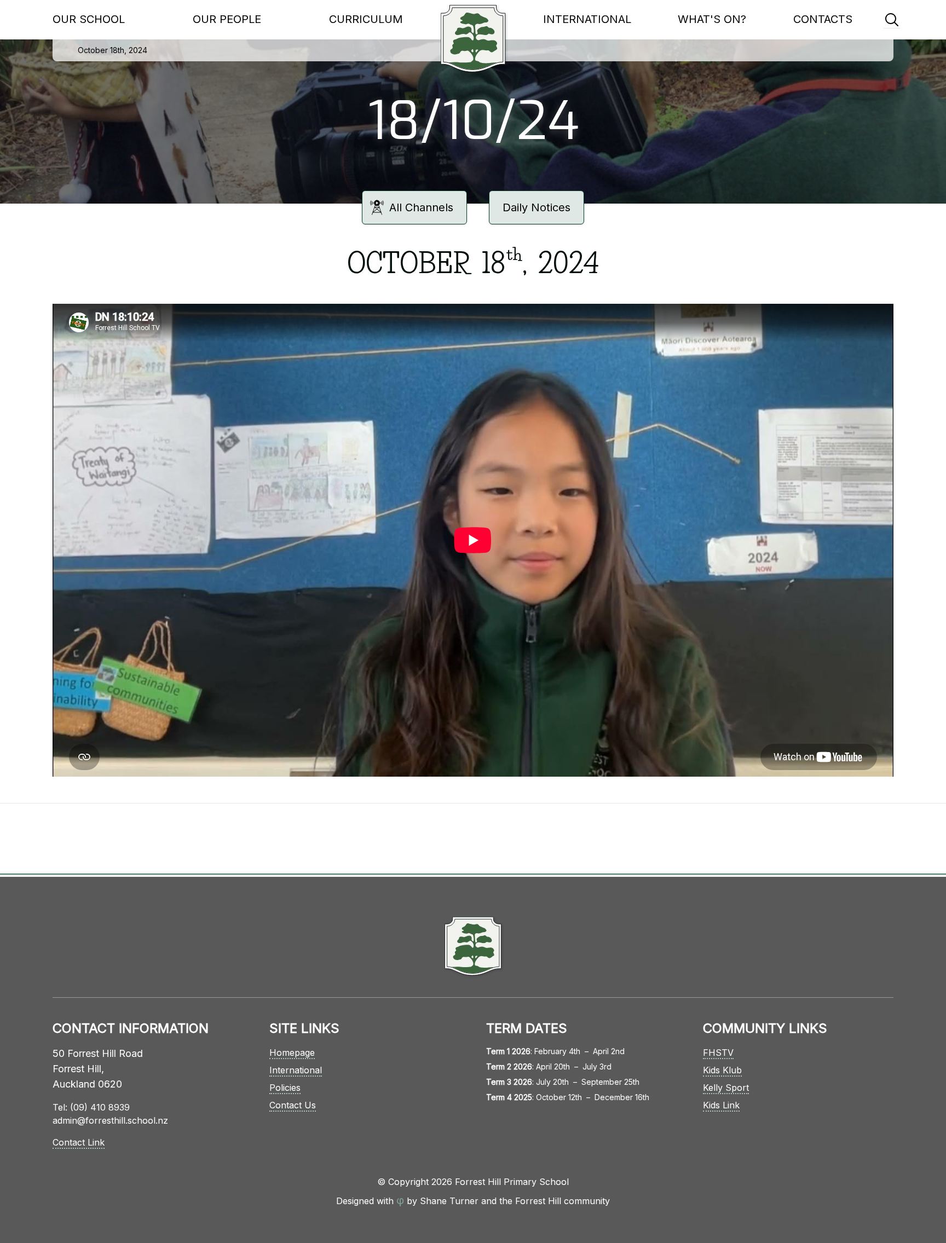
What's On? (712, 19)
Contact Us (292, 1105)
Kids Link (721, 1105)
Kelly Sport (726, 1087)
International (587, 19)
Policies (285, 1087)
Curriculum (366, 19)
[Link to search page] (892, 19)
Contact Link (79, 1142)
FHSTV (718, 1052)
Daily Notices (536, 207)
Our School (89, 19)
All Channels (421, 207)
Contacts (822, 19)
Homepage (292, 1052)
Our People (227, 19)
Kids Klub (722, 1070)
